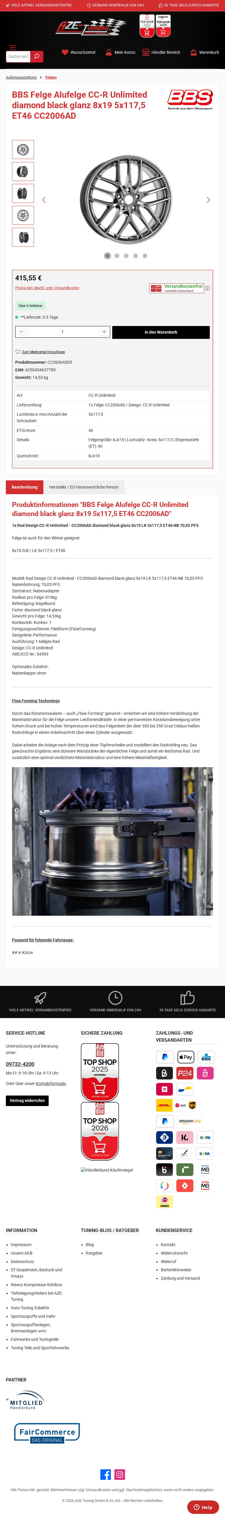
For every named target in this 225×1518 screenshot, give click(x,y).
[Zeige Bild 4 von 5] (135, 255)
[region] (112, 200)
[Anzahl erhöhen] (104, 332)
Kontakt (168, 1244)
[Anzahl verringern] (21, 332)
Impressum (21, 1244)
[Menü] (13, 46)
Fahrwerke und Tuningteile (35, 1339)
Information (21, 1230)
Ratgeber (94, 1253)
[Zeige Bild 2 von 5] (117, 255)
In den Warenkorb (161, 332)
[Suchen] (36, 57)
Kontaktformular (51, 1083)
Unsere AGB (22, 1253)
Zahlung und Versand (180, 1278)
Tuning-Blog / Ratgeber (110, 1230)
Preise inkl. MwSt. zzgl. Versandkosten (47, 288)
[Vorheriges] (44, 199)
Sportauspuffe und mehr (33, 1316)
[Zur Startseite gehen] (91, 27)
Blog (90, 1244)
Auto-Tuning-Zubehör (30, 1307)
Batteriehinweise (176, 1269)
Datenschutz (22, 1261)
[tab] (24, 487)
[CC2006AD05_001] (126, 200)
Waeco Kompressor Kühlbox (36, 1284)
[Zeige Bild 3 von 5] (126, 255)
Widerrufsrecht (174, 1253)
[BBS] (190, 107)
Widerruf (168, 1261)
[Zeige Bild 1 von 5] (107, 255)
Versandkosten (98, 1490)
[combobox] (18, 57)
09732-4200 (20, 1064)
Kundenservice (174, 1230)
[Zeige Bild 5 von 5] (145, 255)
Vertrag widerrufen (27, 1100)
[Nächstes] (208, 199)
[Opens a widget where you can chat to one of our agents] (203, 1507)
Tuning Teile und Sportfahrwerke (40, 1348)
